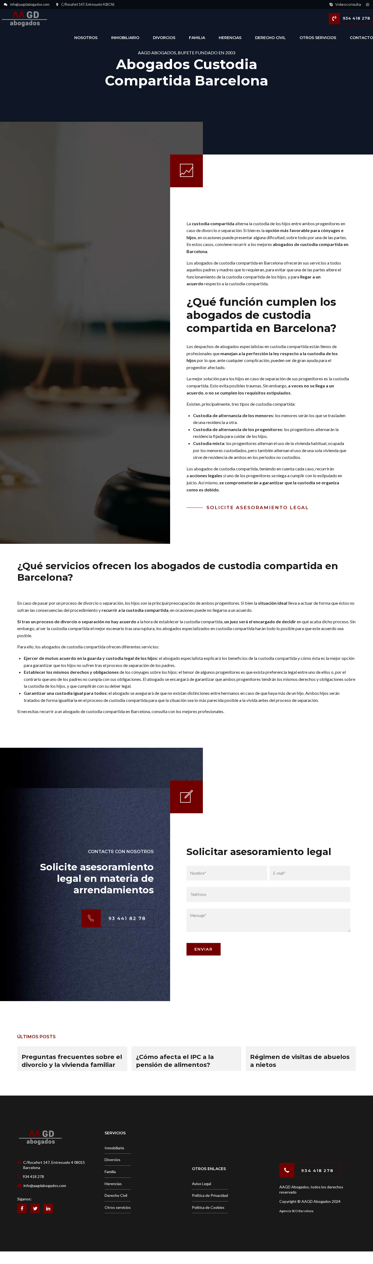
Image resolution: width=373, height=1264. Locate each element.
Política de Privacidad (210, 1195)
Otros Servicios (318, 37)
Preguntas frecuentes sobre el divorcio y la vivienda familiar (72, 1061)
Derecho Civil (270, 37)
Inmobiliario (125, 37)
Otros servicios (118, 1207)
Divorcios (164, 37)
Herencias (230, 37)
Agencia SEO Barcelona (296, 1211)
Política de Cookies (208, 1207)
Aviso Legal (201, 1183)
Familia (197, 37)
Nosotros (85, 37)
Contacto (361, 37)
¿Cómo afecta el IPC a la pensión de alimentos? (175, 1061)
